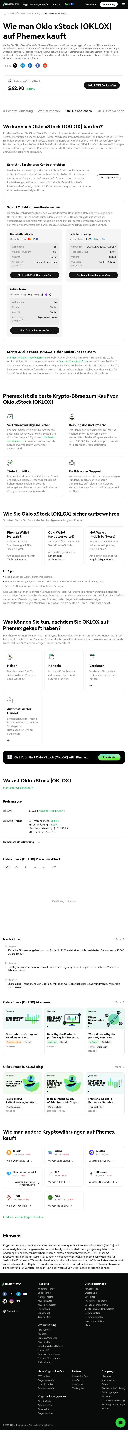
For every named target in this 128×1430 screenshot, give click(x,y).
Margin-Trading (45, 1296)
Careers (106, 1384)
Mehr (118, 939)
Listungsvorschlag (94, 1316)
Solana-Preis (44, 1409)
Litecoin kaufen (46, 1384)
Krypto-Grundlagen (98, 1047)
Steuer (88, 1325)
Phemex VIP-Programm (96, 1300)
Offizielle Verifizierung (49, 1358)
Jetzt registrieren (108, 177)
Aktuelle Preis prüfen (51, 810)
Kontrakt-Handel (46, 1288)
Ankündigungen (110, 1392)
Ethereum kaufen (46, 1388)
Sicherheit (107, 1396)
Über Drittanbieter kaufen (34, 330)
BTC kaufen (44, 1376)
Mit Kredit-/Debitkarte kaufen (35, 275)
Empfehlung (91, 1292)
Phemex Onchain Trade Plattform (26, 357)
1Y (44, 867)
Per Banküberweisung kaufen (93, 275)
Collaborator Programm (96, 1304)
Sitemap (106, 1408)
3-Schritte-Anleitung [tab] (18, 111)
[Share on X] (15, 65)
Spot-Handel (44, 1292)
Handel (28, 1042)
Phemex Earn (44, 1308)
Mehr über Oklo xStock (16, 787)
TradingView (78, 1388)
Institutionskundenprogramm (100, 1308)
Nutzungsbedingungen (114, 1404)
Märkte (56, 4)
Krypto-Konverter (47, 1304)
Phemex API (43, 1350)
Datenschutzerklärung (113, 1400)
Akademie (43, 1333)
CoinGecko (77, 1380)
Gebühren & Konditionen (50, 1345)
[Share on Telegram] (22, 65)
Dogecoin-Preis (45, 1413)
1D (7, 867)
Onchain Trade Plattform (73, 361)
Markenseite (108, 1380)
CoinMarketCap (80, 1376)
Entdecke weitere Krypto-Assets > (23, 1217)
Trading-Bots (45, 1316)
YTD (54, 867)
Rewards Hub (91, 1288)
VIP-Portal (90, 1296)
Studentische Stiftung (113, 1388)
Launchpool (44, 1312)
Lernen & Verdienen (47, 1337)
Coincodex (77, 1384)
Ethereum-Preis (45, 1405)
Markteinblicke (13, 1107)
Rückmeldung (44, 1362)
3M (35, 867)
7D (16, 867)
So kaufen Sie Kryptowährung (25, 13)
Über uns (106, 1376)
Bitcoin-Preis (44, 1401)
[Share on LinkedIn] (30, 65)
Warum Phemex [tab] (49, 111)
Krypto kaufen (45, 1300)
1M (25, 867)
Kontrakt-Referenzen (49, 1354)
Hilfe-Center (44, 1329)
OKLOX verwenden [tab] (110, 111)
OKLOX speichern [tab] (78, 111)
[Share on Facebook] (37, 65)
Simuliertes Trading (94, 1320)
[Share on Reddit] (45, 65)
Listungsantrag (93, 1312)
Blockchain (106, 1042)
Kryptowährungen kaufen (36, 4)
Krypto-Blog (44, 1341)
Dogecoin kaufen (46, 1380)
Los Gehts (109, 757)
